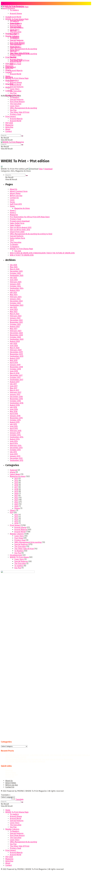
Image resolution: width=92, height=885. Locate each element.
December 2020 (16, 333)
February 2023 (15, 316)
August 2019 (15, 358)
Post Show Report (17, 42)
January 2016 (15, 416)
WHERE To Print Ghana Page (16, 19)
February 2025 (15, 282)
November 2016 (16, 399)
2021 (16, 495)
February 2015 (15, 431)
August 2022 (15, 326)
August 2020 (15, 341)
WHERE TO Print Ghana (19, 557)
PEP (11, 512)
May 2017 (13, 388)
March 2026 (14, 269)
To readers (14, 10)
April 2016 (14, 414)
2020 (16, 493)
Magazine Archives (22, 208)
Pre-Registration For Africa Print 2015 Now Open (30, 217)
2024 (16, 502)
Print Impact (10, 57)
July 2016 (13, 407)
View (41, 169)
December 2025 (16, 271)
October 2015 (15, 420)
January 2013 (15, 456)
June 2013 (14, 454)
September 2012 (16, 460)
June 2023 (14, 309)
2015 (16, 483)
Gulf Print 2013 (16, 204)
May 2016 (13, 411)
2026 (16, 506)
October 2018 (15, 369)
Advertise (9, 84)
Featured (13, 470)
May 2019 (13, 360)
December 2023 (16, 301)
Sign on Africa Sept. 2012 (20, 230)
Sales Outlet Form (17, 223)
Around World (15, 17)
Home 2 (13, 213)
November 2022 (16, 322)
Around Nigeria (16, 70)
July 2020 (13, 343)
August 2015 (15, 422)
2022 (16, 498)
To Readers (14, 38)
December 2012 (16, 458)
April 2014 (14, 443)
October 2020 (15, 337)
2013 (16, 478)
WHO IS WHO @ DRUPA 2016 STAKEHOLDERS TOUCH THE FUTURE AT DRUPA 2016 (42, 253)
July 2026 (13, 265)
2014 (16, 481)
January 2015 (15, 433)
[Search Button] (22, 144)
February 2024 (16, 297)
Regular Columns (12, 36)
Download (48, 169)
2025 (16, 504)
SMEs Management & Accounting (23, 49)
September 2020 (16, 339)
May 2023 (13, 312)
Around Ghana (16, 13)
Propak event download (20, 221)
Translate (19, 799)
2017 (16, 487)
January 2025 (15, 284)
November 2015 (16, 418)
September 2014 (16, 437)
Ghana (17, 508)
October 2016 (15, 401)
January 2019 (15, 365)
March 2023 (14, 314)
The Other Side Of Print (19, 53)
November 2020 (16, 335)
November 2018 (16, 367)
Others (13, 510)
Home (7, 3)
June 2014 (14, 441)
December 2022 (16, 320)
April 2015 (14, 428)
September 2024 (16, 288)
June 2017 (14, 386)
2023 (16, 500)
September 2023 (16, 305)
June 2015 (14, 426)
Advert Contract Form (18, 191)
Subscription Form (17, 238)
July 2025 (13, 278)
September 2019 (16, 356)
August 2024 (15, 290)
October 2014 (15, 435)
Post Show (18, 538)
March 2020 (14, 348)
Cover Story (14, 30)
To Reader (14, 244)
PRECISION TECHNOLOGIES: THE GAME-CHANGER (25, 761)
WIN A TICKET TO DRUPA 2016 (22, 255)
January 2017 (15, 394)
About (7, 70)
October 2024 (15, 286)
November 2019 (16, 354)
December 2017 (16, 375)
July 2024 (13, 292)
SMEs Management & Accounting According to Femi (31, 234)
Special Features (16, 28)
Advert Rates (15, 193)
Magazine (9, 81)
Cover (12, 200)
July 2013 (13, 452)
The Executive (15, 32)
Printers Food (15, 64)
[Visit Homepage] (12, 6)
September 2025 (16, 275)
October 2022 (15, 324)
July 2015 (13, 424)
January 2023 (15, 318)
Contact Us (14, 198)
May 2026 (14, 267)
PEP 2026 (9, 64)
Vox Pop (13, 34)
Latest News (15, 474)
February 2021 (15, 331)
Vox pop (17, 251)
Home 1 (13, 210)
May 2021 (13, 329)
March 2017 (14, 390)
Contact (8, 72)
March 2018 (14, 373)
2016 (16, 485)
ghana (12, 472)
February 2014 (15, 445)
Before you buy (16, 196)
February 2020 (16, 350)
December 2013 (16, 448)
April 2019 (14, 363)
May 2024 (14, 295)
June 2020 (14, 346)
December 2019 (16, 352)
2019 (16, 491)
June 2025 (14, 280)
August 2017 (15, 382)
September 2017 (16, 380)
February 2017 (15, 392)
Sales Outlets (15, 225)
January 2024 (15, 299)
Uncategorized (16, 555)
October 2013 (15, 450)
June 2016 (14, 409)
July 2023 (13, 307)
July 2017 (13, 384)
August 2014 (15, 439)
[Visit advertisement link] (8, 8)
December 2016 (16, 397)
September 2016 (16, 403)
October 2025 (15, 273)
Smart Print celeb (17, 232)
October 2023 (15, 303)
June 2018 (14, 371)
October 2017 (15, 377)
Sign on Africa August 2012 (20, 227)
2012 (16, 515)
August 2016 (15, 405)
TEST (12, 240)
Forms (12, 202)
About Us (13, 189)
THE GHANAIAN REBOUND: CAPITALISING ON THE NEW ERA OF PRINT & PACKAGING (39, 759)
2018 (16, 489)
